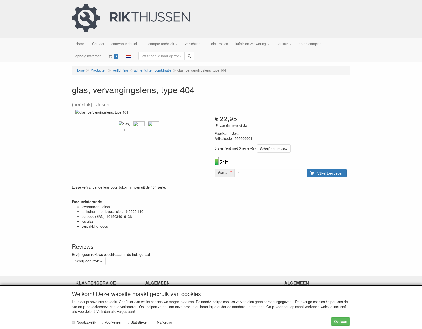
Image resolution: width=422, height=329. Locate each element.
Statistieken (139, 322)
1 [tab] (124, 130)
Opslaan (340, 321)
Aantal (223, 172)
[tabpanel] (124, 123)
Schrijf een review (273, 148)
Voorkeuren (113, 322)
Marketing (164, 322)
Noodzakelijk (86, 322)
